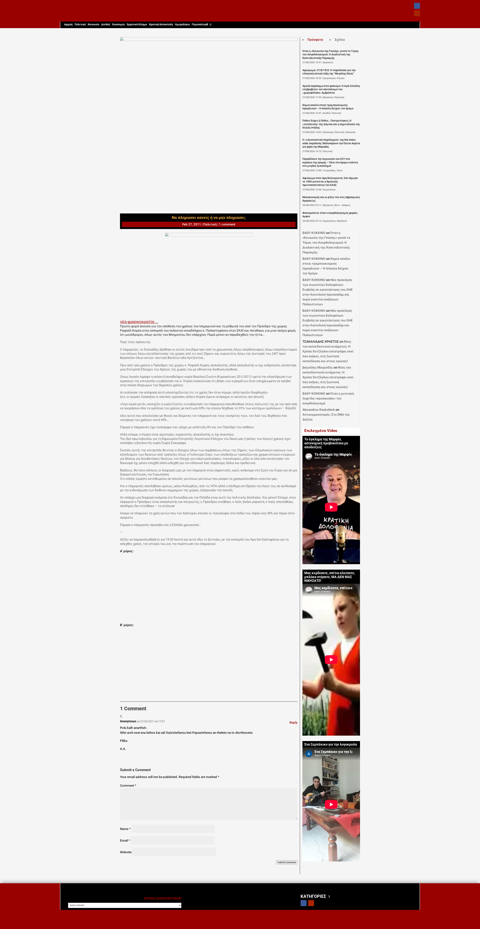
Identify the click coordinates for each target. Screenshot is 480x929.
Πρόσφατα (315, 39)
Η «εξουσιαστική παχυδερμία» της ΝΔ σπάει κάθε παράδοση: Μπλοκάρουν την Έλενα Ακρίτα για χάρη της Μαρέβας (331, 143)
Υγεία (339, 170)
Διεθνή (105, 24)
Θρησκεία (328, 62)
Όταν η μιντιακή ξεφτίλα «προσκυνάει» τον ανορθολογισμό (328, 398)
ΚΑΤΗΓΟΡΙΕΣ (313, 896)
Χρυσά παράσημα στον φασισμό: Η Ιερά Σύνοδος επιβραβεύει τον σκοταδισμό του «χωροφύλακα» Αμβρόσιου (331, 89)
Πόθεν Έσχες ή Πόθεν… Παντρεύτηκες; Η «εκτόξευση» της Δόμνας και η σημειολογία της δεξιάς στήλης (331, 124)
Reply (293, 722)
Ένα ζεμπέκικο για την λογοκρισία (330, 744)
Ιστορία (340, 78)
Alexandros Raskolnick (318, 410)
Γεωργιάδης (329, 170)
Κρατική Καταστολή (161, 24)
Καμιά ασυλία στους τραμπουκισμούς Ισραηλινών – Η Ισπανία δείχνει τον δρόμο (327, 107)
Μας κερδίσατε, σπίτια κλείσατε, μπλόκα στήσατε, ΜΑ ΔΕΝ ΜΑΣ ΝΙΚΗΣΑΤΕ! (329, 577)
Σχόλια (340, 39)
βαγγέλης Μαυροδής (317, 367)
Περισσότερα (200, 24)
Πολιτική (80, 24)
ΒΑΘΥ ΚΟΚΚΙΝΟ (313, 233)
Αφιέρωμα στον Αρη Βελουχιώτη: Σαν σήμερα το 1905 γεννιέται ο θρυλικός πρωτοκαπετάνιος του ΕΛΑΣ (330, 181)
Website (126, 852)
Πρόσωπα (339, 97)
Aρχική (68, 24)
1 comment (227, 224)
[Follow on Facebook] (417, 6)
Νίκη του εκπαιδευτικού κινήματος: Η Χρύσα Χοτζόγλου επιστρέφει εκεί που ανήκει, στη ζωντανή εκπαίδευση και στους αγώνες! (328, 351)
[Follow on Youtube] (417, 13)
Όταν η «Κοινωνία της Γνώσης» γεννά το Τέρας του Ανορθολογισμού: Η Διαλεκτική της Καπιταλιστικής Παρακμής (330, 55)
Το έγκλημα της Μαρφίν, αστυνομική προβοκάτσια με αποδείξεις (326, 443)
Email (125, 840)
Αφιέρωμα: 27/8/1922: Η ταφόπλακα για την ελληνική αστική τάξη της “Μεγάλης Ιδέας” (329, 72)
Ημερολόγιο (182, 24)
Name (125, 829)
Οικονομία (118, 24)
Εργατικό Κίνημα (137, 24)
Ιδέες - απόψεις (342, 205)
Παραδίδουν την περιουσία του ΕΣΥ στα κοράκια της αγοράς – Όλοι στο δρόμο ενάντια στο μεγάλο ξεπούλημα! (330, 162)
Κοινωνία (93, 24)
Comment (128, 785)
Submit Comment (287, 862)
